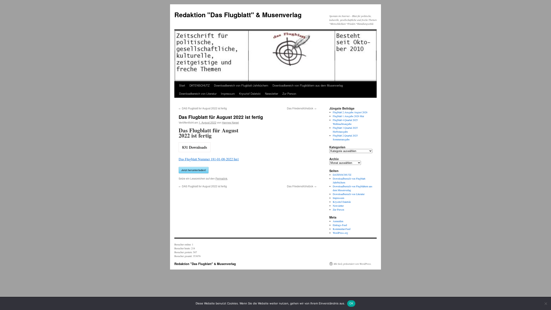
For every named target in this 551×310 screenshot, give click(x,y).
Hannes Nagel (230, 122)
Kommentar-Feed (341, 229)
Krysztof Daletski (250, 93)
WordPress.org (340, 232)
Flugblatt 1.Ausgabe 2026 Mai (348, 116)
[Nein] (545, 303)
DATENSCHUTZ (199, 85)
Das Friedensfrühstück (301, 108)
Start (182, 85)
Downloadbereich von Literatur (198, 93)
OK (351, 303)
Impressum (228, 93)
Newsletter (271, 93)
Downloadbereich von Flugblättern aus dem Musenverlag (307, 85)
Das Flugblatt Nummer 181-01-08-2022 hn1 (209, 159)
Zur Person (289, 93)
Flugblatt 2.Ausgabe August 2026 (350, 112)
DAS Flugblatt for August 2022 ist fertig (203, 108)
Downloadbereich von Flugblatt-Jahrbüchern (241, 85)
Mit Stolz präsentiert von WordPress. (352, 263)
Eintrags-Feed (340, 225)
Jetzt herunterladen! (193, 170)
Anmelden (338, 221)
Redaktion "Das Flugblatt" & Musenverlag (238, 14)
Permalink (221, 178)
